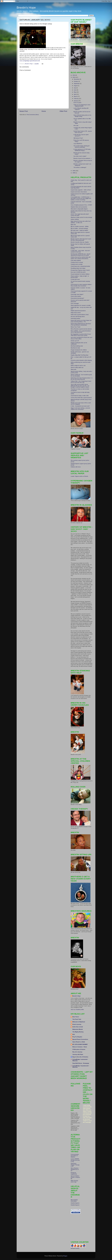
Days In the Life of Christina (80, 1057)
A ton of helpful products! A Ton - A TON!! (81, 205)
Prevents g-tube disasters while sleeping (81, 360)
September (77, 83)
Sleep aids (73, 369)
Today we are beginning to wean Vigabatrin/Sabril (82, 105)
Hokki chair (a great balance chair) (80, 314)
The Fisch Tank (76, 1019)
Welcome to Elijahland (78, 1021)
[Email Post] (42, 63)
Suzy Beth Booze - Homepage (80, 1063)
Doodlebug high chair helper (78, 268)
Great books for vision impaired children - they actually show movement (81, 285)
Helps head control (76, 312)
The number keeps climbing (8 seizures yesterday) (81, 146)
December (77, 79)
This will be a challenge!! (80, 167)
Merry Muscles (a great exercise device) (81, 329)
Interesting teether (75, 318)
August (76, 85)
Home (44, 111)
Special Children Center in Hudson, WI (75, 1177)
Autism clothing (75, 219)
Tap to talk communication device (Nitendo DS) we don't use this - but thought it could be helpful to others (80, 386)
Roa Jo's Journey (77, 1052)
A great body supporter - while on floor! (81, 189)
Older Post (63, 111)
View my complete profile (77, 1009)
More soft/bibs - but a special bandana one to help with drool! (81, 331)
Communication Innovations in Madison (75, 1156)
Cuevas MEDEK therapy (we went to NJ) (75, 1160)
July (75, 87)
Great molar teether (76, 296)
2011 (74, 75)
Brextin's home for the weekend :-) (82, 158)
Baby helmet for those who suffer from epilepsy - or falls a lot (81, 222)
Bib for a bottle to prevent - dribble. (80, 226)
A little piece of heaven (78, 1049)
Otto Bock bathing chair (77, 346)
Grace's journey (76, 1024)
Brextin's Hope (26, 7)
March (75, 96)
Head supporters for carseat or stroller (81, 305)
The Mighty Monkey (78, 1031)
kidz (73, 1034)
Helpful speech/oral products (78, 310)
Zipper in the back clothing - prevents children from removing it (80, 408)
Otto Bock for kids (75, 348)
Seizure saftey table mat (77, 367)
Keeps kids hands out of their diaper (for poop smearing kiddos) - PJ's (81, 321)
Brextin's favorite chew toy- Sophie (80, 242)
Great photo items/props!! (77, 298)
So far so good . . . (78, 102)
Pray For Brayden (77, 1036)
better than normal (77, 1026)
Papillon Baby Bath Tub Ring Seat (79, 355)
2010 (74, 77)
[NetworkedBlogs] (75, 1211)
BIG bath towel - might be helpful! (79, 230)
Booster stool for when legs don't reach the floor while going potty (81, 239)
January (76, 100)
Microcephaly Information (74, 1200)
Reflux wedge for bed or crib (78, 365)
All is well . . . (77, 125)
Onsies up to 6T (75, 340)
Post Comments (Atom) (33, 114)
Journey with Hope (77, 1054)
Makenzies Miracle (77, 1029)
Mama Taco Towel (75, 327)
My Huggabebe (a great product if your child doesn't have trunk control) (81, 335)
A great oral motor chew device (79, 191)
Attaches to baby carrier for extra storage (81, 217)
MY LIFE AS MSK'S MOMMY (80, 1044)
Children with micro (76, 467)
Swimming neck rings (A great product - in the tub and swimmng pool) (81, 378)
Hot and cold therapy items (78, 316)
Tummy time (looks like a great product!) (81, 397)
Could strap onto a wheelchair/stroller (80, 266)
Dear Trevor (75, 1016)
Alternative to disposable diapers (79, 208)
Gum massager (75, 303)
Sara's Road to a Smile (78, 1042)
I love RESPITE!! (78, 143)
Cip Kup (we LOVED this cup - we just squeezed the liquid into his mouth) (80, 254)
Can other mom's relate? (80, 156)
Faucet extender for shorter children (80, 274)
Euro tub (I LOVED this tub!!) (78, 272)
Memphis (73, 1248)
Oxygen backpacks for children (79, 349)
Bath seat (73, 224)
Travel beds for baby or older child (79, 395)
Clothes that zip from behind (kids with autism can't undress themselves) (81, 258)
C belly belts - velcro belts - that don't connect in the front (80, 251)
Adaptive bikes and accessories (79, 207)
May (75, 92)
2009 (74, 170)
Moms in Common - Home (79, 1046)
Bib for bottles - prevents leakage (79, 228)
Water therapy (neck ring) (74, 1181)
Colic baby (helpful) (76, 260)
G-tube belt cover (75, 279)
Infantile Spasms (75, 1203)
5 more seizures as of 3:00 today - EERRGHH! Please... (82, 150)
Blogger (65, 1255)
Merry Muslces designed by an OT (75, 1169)
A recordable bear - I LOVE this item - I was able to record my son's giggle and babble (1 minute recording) (81, 198)
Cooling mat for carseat (77, 262)
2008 (74, 172)
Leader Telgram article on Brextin (79, 476)
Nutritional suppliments (74, 1173)
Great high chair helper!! (77, 294)
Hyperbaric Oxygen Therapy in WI (75, 1165)
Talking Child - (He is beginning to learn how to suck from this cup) (81, 382)
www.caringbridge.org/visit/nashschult (30, 60)
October (76, 81)
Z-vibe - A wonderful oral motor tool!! (80, 406)
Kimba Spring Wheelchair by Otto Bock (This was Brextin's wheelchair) (81, 324)
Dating (77, 1248)
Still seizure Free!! (78, 138)
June (75, 90)
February (76, 98)
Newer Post (24, 111)
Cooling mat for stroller (77, 264)
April (75, 94)
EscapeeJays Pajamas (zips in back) (80, 270)
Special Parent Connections (80, 1039)
